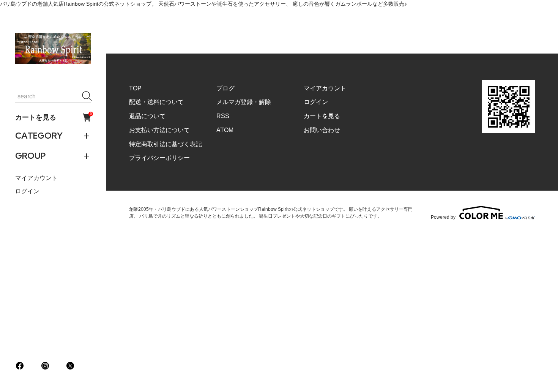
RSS (222, 116)
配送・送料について (156, 102)
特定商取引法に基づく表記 (165, 144)
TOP (135, 88)
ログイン (27, 191)
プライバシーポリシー (159, 158)
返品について (147, 116)
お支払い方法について (159, 130)
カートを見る (53, 117)
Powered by (443, 217)
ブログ (225, 88)
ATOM (224, 130)
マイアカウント (36, 178)
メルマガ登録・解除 (243, 102)
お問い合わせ (322, 130)
